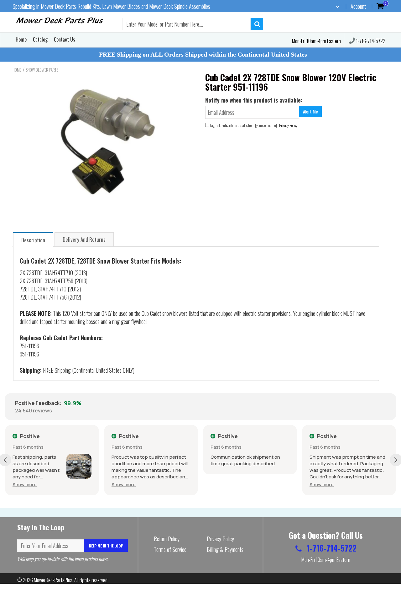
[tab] (33, 239)
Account (358, 6)
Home (21, 39)
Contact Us (64, 39)
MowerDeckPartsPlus (53, 580)
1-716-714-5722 (370, 41)
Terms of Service (170, 549)
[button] (25, 484)
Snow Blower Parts (42, 70)
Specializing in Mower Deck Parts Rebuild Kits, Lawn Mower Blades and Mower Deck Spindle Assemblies (111, 6)
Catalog (40, 39)
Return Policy (167, 539)
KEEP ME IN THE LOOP (106, 545)
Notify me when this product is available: (253, 100)
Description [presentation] (33, 240)
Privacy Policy (288, 125)
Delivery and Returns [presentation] (84, 239)
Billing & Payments (225, 549)
